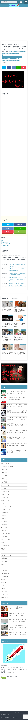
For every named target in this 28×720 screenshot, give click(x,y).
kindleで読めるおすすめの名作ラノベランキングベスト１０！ (17, 269)
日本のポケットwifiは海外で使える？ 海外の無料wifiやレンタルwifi (17, 451)
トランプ (4, 594)
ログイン (3, 240)
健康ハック (5, 564)
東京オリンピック (7, 466)
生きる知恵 (5, 546)
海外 (3, 518)
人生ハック (5, 527)
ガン (3, 567)
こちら (11, 672)
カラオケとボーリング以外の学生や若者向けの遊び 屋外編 (17, 398)
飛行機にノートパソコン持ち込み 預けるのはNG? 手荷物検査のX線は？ (17, 411)
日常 (3, 515)
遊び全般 (4, 597)
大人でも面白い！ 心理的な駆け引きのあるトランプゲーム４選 (17, 392)
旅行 (3, 503)
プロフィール (4, 713)
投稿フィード (4, 242)
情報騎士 (8, 717)
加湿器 (4, 558)
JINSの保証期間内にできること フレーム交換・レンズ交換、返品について (17, 279)
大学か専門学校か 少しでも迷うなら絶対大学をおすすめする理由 (17, 424)
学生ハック (5, 539)
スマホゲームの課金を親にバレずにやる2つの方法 (17, 265)
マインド (4, 530)
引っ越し (4, 497)
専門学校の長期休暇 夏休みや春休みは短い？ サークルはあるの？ (17, 431)
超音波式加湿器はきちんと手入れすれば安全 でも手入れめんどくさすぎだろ (17, 438)
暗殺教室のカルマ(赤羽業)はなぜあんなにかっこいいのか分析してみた (17, 405)
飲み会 (4, 524)
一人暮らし (5, 491)
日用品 (4, 561)
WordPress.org (5, 245)
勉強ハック (5, 494)
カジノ (4, 476)
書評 (3, 542)
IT (2, 585)
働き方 (4, 482)
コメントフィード (5, 243)
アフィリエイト (6, 472)
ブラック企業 (5, 479)
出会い (4, 536)
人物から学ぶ (5, 533)
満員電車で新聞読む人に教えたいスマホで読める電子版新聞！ (17, 274)
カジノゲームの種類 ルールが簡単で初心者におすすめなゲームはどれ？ (17, 418)
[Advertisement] (14, 25)
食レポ (4, 521)
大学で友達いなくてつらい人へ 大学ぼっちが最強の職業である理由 (17, 444)
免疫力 (4, 570)
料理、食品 (5, 500)
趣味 (3, 582)
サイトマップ (12, 713)
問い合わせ (21, 2)
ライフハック (5, 485)
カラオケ (4, 488)
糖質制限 (4, 576)
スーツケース (6, 506)
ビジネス (4, 469)
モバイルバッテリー (7, 555)
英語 (3, 579)
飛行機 (5, 512)
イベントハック (6, 463)
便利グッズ (5, 549)
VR (3, 588)
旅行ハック (6, 509)
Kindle (3, 552)
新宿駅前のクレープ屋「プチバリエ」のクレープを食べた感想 (16, 284)
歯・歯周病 (5, 573)
